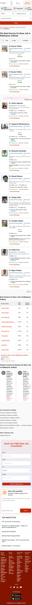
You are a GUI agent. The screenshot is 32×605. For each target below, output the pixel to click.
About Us (27, 556)
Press (26, 571)
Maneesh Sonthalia (6, 326)
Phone (3, 459)
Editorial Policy (27, 569)
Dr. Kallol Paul (14, 250)
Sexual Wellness (3, 568)
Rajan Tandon (5, 349)
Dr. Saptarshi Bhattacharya (19, 124)
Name (3, 452)
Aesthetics (12, 27)
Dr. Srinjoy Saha (15, 197)
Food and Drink (3, 574)
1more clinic (13, 114)
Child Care (3, 579)
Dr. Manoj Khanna (15, 176)
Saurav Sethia (5, 308)
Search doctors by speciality (11, 566)
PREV (3, 291)
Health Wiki (19, 556)
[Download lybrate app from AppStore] (16, 599)
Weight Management (4, 571)
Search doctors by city (11, 558)
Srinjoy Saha (4, 335)
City (3, 467)
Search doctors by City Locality (12, 562)
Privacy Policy (27, 566)
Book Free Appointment (27, 3)
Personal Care (3, 577)
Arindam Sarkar (5, 340)
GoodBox (3, 581)
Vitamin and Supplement (3, 560)
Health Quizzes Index (19, 567)
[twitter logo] (14, 587)
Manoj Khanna (5, 331)
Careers (27, 559)
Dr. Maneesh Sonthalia (17, 151)
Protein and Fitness (3, 563)
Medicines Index (19, 573)
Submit (25, 510)
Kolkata (6, 27)
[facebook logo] (11, 587)
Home (1, 27)
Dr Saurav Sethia (15, 46)
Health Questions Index (19, 562)
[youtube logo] (21, 587)
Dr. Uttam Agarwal (16, 103)
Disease (4, 474)
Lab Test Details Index (19, 580)
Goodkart (3, 557)
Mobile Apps (28, 561)
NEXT (28, 291)
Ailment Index (19, 576)
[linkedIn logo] (17, 587)
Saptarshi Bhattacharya (7, 322)
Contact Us (27, 558)
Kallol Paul (4, 345)
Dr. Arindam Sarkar (16, 221)
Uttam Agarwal (5, 317)
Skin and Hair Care (3, 565)
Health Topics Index (20, 570)
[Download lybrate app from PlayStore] (16, 596)
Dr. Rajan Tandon (15, 270)
